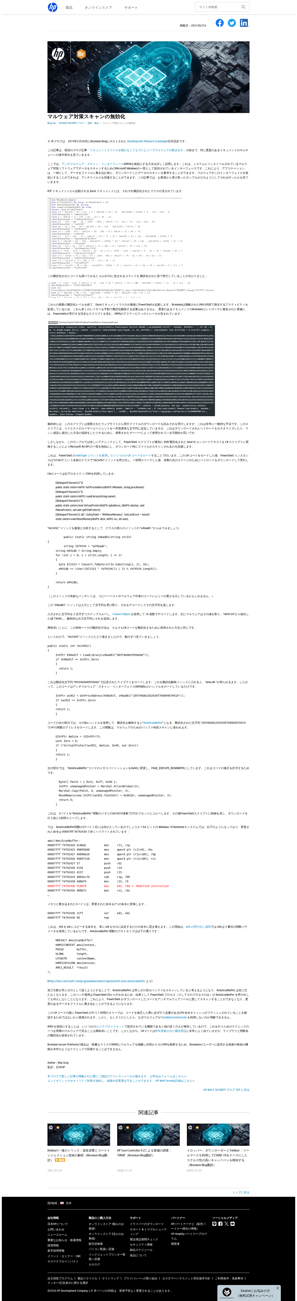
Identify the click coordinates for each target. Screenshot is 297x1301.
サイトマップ (110, 1278)
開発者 (175, 1243)
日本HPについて (57, 1224)
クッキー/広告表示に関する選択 (67, 1282)
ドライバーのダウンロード (147, 1224)
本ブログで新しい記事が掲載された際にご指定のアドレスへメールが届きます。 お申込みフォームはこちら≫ (117, 1076)
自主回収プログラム (60, 1278)
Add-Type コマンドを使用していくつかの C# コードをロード (113, 455)
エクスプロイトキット (110, 1026)
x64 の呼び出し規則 (198, 926)
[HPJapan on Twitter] (226, 1224)
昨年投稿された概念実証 (170, 1031)
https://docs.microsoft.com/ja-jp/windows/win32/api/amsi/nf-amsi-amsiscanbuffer (96, 981)
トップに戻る (241, 1192)
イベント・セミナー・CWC (64, 1256)
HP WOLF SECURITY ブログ (71, 123)
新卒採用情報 (55, 1250)
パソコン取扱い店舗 (101, 1249)
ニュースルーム (57, 1234)
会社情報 (53, 1218)
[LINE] (214, 1224)
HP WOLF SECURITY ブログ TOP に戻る (226, 1089)
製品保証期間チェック (144, 1239)
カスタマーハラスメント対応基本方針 (186, 1278)
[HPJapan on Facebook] (220, 1224)
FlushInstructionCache (174, 1017)
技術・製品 (93, 123)
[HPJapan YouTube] (233, 1224)
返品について (138, 1255)
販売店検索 (96, 1243)
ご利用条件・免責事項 (229, 1278)
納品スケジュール (141, 1249)
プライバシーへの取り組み (141, 1278)
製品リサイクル (87, 1278)
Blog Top (51, 123)
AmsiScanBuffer (153, 722)
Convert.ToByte (121, 614)
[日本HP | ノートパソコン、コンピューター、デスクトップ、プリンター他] (52, 7)
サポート (131, 7)
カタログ (94, 1264)
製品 (69, 7)
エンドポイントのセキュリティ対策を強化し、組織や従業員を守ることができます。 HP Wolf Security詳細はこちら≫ (121, 1080)
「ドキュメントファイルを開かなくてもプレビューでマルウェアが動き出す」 (136, 150)
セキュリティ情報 (141, 1244)
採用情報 (53, 1245)
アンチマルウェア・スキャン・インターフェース (93, 164)
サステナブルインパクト (63, 1261)
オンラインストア (98, 7)
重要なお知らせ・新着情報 (64, 1240)
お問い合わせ (55, 1229)
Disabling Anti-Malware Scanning (146, 141)
